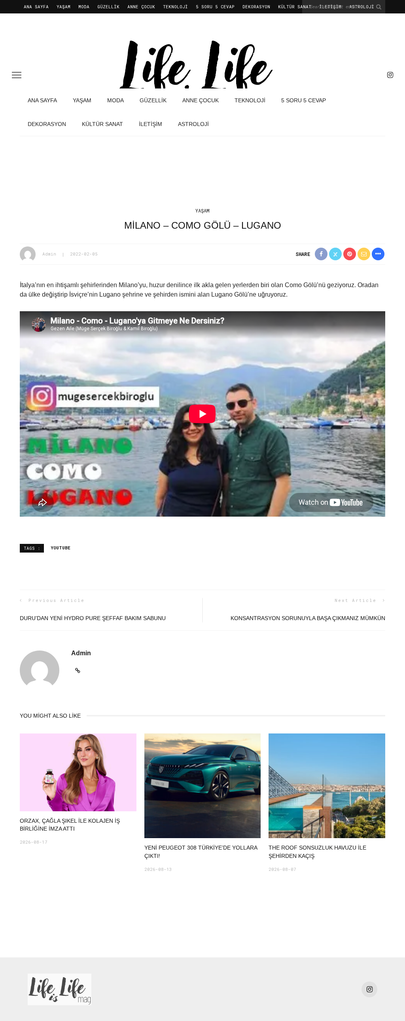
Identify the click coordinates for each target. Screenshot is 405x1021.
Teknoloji (175, 6)
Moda (83, 6)
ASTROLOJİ (193, 124)
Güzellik (108, 6)
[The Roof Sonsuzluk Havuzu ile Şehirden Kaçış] (327, 785)
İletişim (150, 124)
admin (49, 254)
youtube (60, 548)
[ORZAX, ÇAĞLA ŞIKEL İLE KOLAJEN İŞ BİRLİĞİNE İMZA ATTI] (78, 772)
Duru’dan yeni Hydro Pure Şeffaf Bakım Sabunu (93, 618)
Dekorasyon (256, 6)
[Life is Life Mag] (59, 988)
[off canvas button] (16, 75)
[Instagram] (390, 75)
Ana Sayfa (36, 6)
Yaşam (63, 6)
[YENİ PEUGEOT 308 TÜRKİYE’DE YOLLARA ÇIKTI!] (202, 785)
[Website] (77, 670)
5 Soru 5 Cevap (215, 6)
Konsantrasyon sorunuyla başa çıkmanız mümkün (308, 618)
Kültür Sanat (294, 6)
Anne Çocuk (141, 6)
